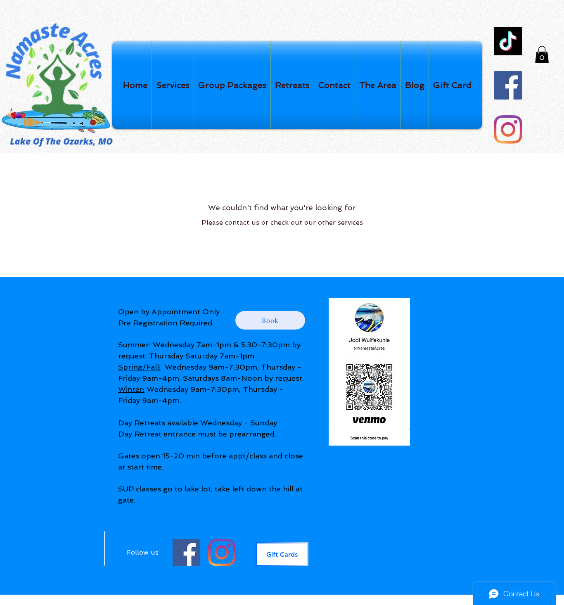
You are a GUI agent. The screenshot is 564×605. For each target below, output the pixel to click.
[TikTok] (508, 41)
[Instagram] (508, 129)
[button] (542, 54)
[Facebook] (508, 85)
